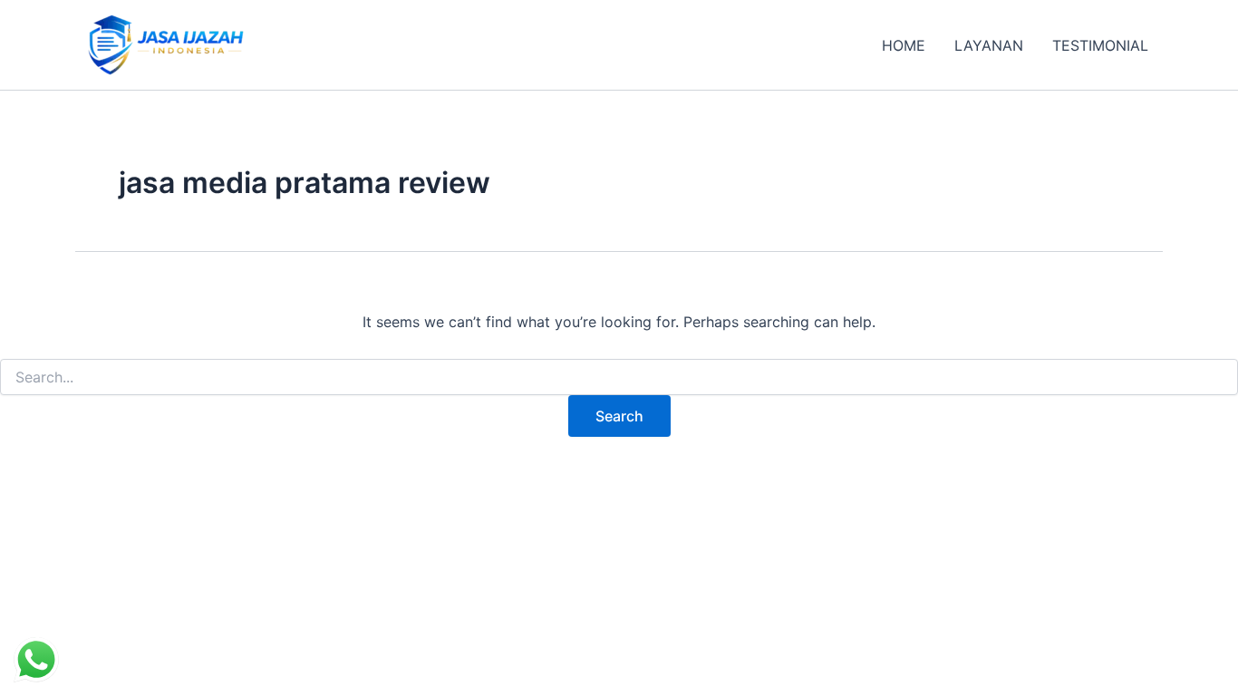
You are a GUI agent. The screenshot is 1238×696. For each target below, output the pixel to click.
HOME (903, 45)
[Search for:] (619, 377)
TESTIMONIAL (1100, 45)
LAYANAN (988, 45)
